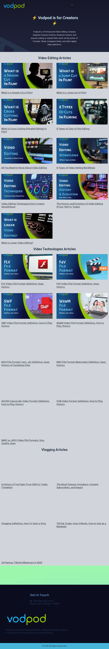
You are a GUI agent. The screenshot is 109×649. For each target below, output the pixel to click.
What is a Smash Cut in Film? (17, 92)
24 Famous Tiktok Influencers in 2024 (21, 562)
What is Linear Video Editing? (17, 242)
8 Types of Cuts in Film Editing (72, 128)
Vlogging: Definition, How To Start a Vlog (23, 523)
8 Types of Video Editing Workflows (75, 167)
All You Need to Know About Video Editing (24, 167)
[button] (72, 5)
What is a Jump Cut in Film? (71, 92)
